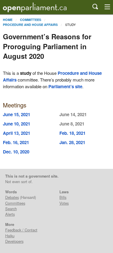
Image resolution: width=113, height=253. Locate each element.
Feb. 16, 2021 (16, 142)
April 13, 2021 (16, 133)
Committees (30, 19)
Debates (12, 197)
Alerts (10, 214)
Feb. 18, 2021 (72, 133)
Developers (14, 241)
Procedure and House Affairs (30, 24)
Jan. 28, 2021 (72, 142)
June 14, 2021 (73, 114)
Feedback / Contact (21, 230)
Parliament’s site (65, 86)
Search (11, 208)
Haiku (9, 235)
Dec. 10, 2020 (16, 151)
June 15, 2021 (16, 114)
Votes (64, 203)
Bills (62, 197)
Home (7, 19)
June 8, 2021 (71, 124)
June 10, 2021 (16, 124)
